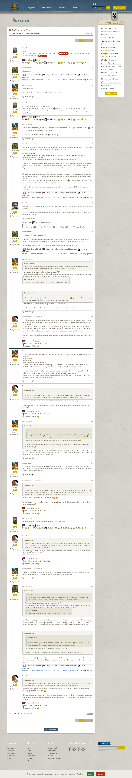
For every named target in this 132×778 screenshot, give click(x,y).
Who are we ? (52, 748)
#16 (92, 518)
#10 (92, 316)
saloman (15, 54)
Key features (11, 753)
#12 (92, 386)
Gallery (9, 758)
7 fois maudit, (32, 341)
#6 (92, 143)
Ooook (15, 323)
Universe (10, 750)
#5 (92, 124)
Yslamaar (15, 92)
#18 (92, 568)
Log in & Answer (51, 729)
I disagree (100, 774)
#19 (92, 586)
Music (30, 753)
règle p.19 (27, 279)
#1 (92, 48)
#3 (92, 85)
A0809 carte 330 (20, 30)
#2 (92, 67)
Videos (30, 750)
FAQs (29, 748)
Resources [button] (46, 8)
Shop (75, 8)
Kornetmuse (15, 209)
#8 (92, 231)
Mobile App (32, 761)
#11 (92, 351)
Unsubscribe (102, 750)
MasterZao (15, 74)
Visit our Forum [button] (111, 94)
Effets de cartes (34, 34)
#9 (92, 259)
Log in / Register (119, 8)
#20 (92, 676)
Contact (50, 756)
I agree (90, 774)
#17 (92, 536)
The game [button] (31, 8)
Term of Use (52, 750)
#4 (92, 103)
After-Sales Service (54, 758)
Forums (61, 8)
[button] (95, 4)
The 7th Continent (22, 34)
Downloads (31, 756)
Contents (10, 756)
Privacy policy (53, 753)
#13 (92, 421)
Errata (30, 758)
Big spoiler (63, 53)
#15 (92, 480)
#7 (92, 203)
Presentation (11, 748)
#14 (92, 463)
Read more (81, 774)
